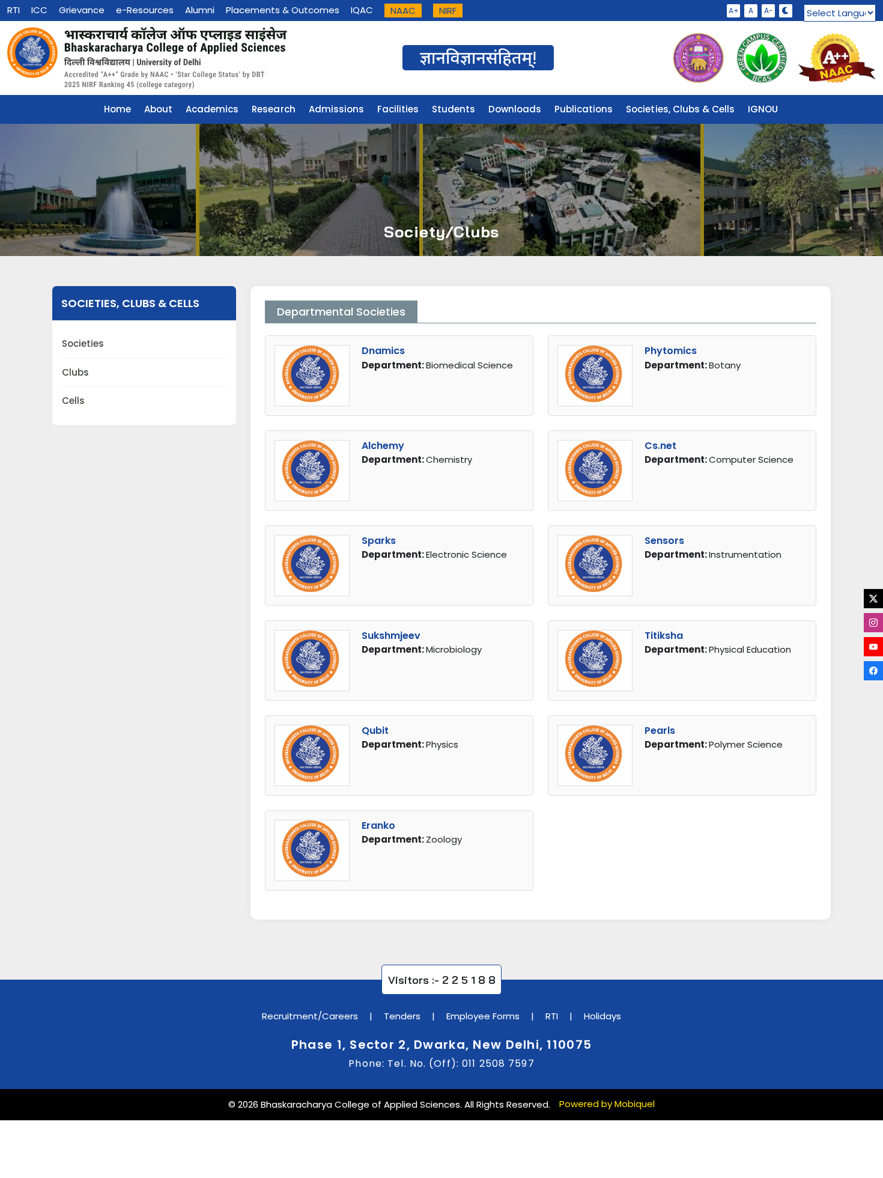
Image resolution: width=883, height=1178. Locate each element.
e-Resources (145, 10)
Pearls (660, 730)
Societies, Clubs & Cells (680, 109)
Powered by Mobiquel (607, 1103)
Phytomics (671, 351)
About (158, 109)
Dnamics (383, 351)
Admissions (336, 109)
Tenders (402, 1016)
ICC (39, 10)
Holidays (602, 1016)
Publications (583, 109)
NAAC (403, 10)
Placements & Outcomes (282, 10)
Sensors (664, 541)
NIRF (448, 10)
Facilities (398, 109)
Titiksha (664, 635)
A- (768, 10)
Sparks (379, 541)
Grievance (82, 10)
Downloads (514, 109)
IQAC (362, 10)
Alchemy (383, 446)
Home (117, 109)
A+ (734, 10)
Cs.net (660, 446)
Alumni (199, 10)
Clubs (75, 372)
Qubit (375, 730)
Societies (83, 343)
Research (273, 109)
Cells (73, 400)
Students (453, 109)
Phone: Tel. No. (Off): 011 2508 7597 (441, 1063)
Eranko (378, 825)
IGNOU (763, 109)
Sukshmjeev (391, 635)
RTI (13, 10)
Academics (212, 109)
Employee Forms (483, 1016)
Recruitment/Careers (310, 1016)
